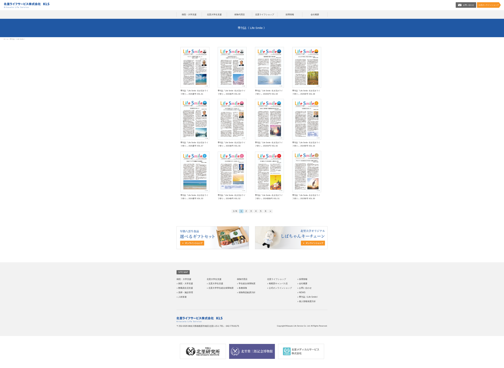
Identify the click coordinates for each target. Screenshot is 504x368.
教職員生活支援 (185, 288)
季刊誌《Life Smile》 (309, 297)
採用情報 (290, 14)
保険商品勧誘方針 (247, 292)
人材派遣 (182, 297)
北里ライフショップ (264, 14)
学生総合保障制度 (247, 283)
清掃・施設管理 (185, 292)
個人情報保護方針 (307, 301)
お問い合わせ (305, 288)
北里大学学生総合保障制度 (221, 288)
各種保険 (243, 288)
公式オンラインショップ (280, 288)
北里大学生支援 (214, 14)
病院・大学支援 (189, 14)
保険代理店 (239, 14)
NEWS (302, 292)
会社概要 (315, 14)
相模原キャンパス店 (278, 283)
